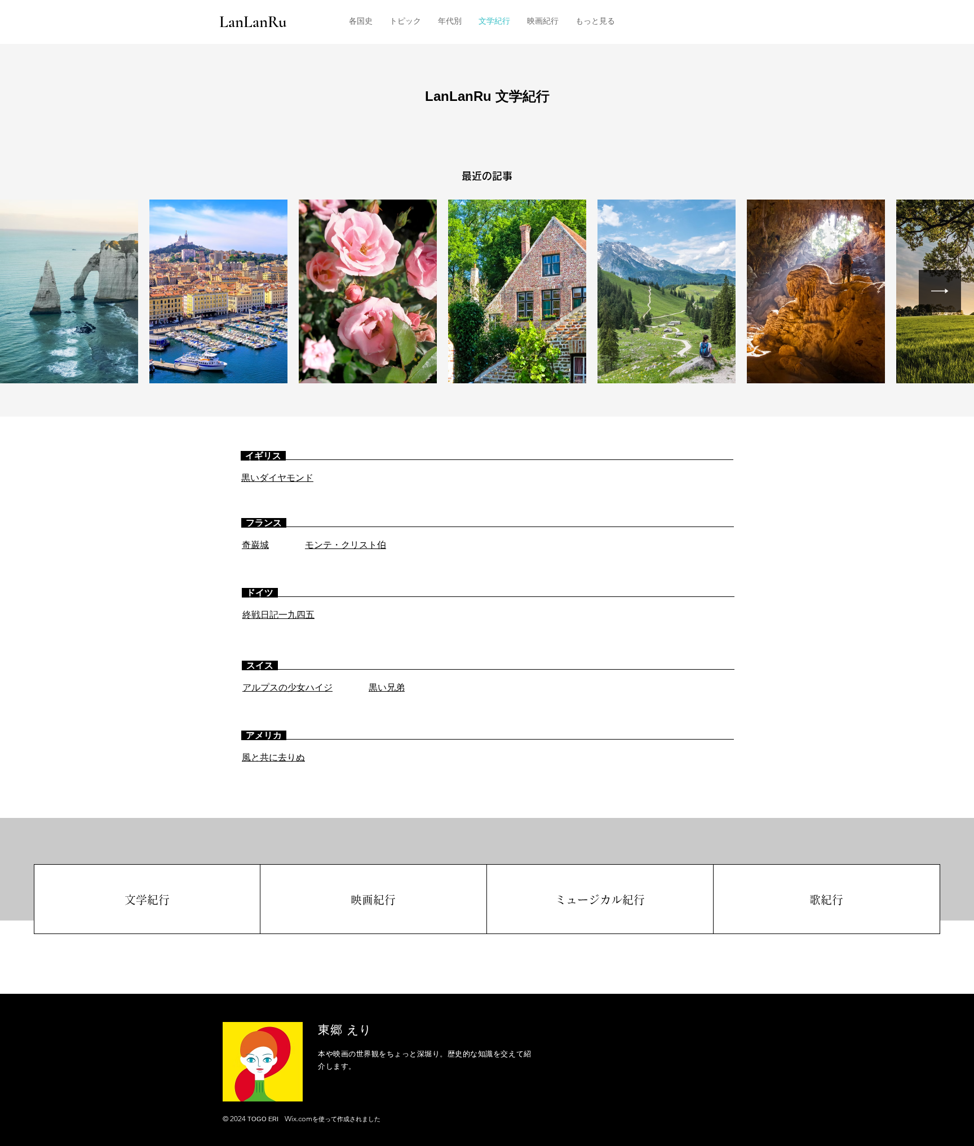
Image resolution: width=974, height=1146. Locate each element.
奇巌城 (255, 545)
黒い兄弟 (387, 687)
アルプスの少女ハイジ (287, 687)
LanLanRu (253, 22)
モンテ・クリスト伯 (345, 545)
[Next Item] (940, 291)
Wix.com (298, 1118)
